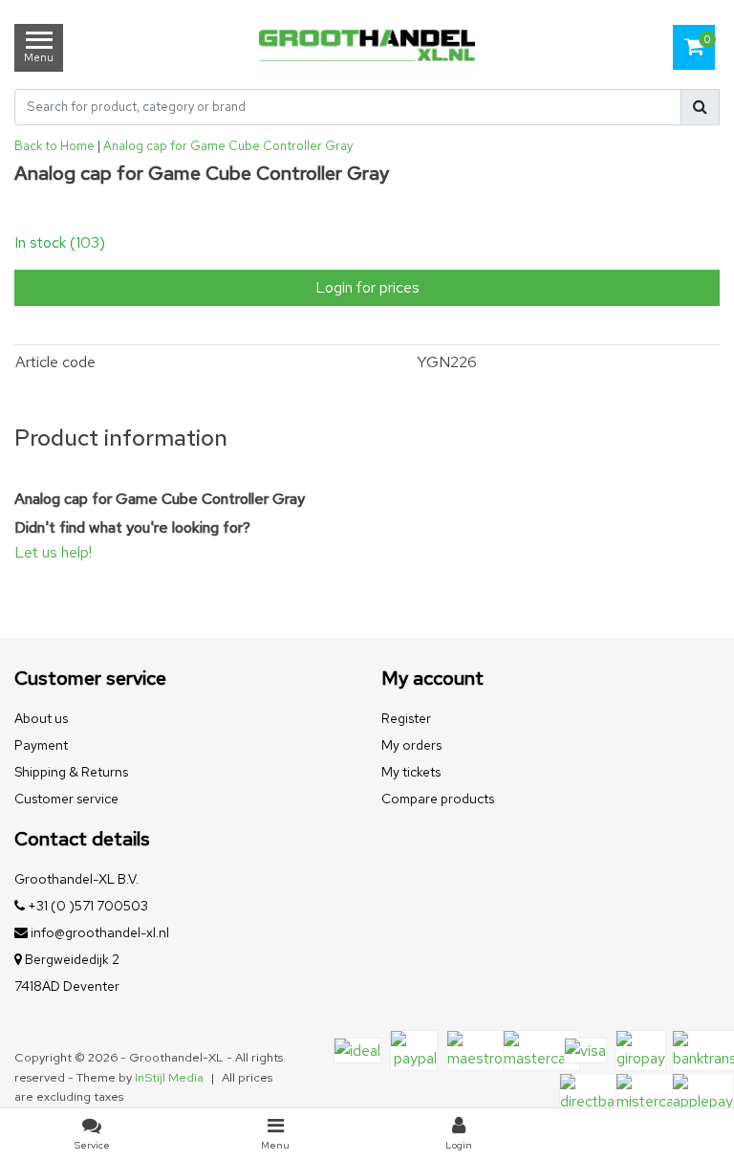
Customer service (66, 798)
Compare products (437, 798)
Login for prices (367, 287)
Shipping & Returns (71, 771)
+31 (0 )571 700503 (86, 905)
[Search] (700, 107)
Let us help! (53, 552)
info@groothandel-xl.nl (100, 932)
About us (41, 718)
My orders (411, 745)
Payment (41, 745)
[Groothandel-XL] (367, 47)
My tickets (411, 771)
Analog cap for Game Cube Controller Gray (228, 146)
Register (406, 718)
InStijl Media (169, 1077)
